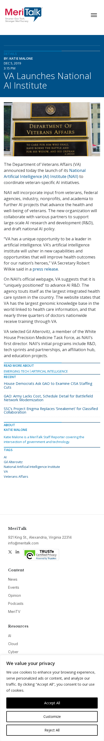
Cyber (13, 652)
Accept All (52, 702)
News (12, 579)
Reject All (52, 730)
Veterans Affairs (16, 476)
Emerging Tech (16, 371)
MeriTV (14, 611)
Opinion (14, 595)
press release (45, 269)
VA (6, 471)
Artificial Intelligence (49, 371)
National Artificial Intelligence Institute (32, 466)
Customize (52, 716)
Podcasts (15, 603)
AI (5, 457)
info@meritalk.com (23, 543)
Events (13, 587)
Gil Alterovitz (13, 462)
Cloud (13, 644)
